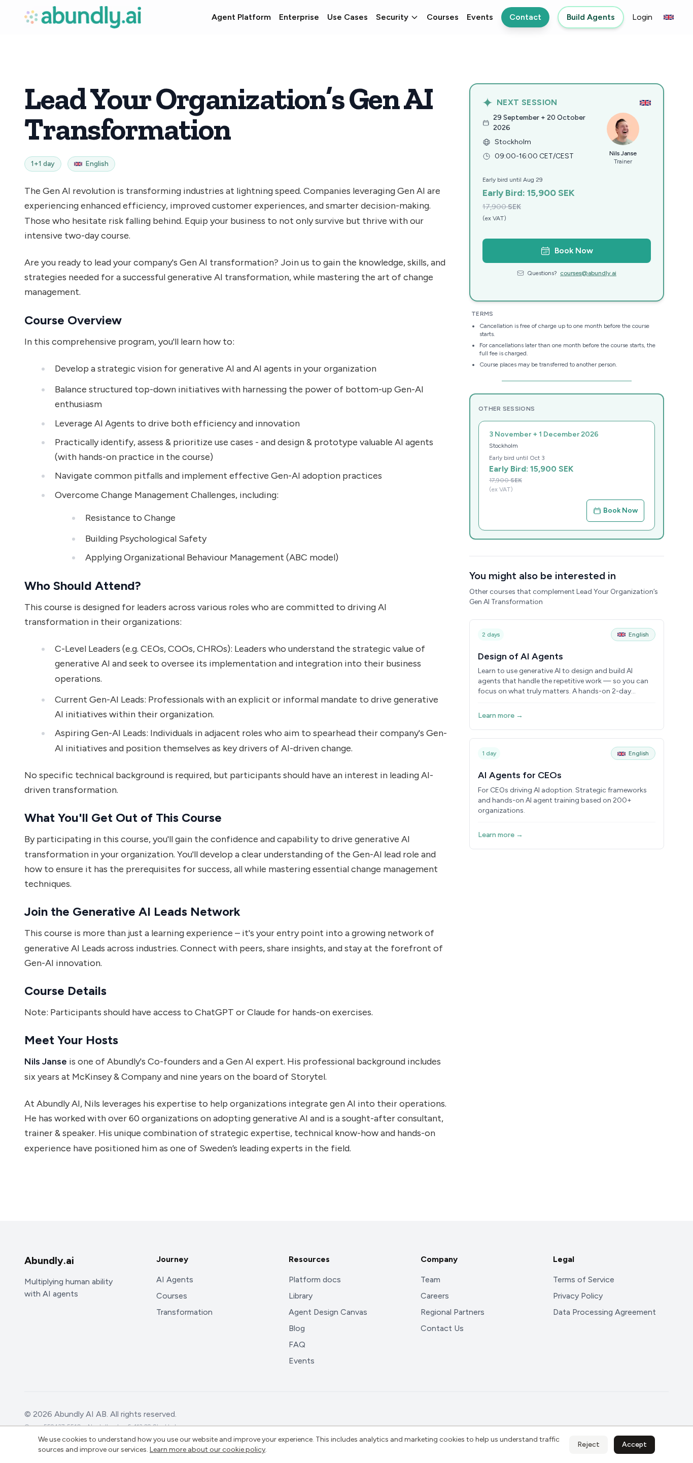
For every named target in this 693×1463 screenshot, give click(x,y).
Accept (634, 1444)
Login (642, 17)
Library (301, 1296)
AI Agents (174, 1279)
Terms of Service (583, 1279)
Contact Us (442, 1328)
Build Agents (591, 17)
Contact (525, 17)
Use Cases (347, 17)
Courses (443, 17)
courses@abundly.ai (588, 273)
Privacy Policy (578, 1296)
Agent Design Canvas (328, 1312)
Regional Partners (452, 1312)
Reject (588, 1444)
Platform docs (315, 1279)
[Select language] (669, 17)
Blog (297, 1328)
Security (392, 17)
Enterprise (299, 17)
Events (480, 17)
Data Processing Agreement (604, 1312)
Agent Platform (241, 17)
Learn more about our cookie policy (207, 1449)
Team (430, 1279)
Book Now (574, 250)
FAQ (297, 1344)
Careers (435, 1296)
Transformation (184, 1312)
